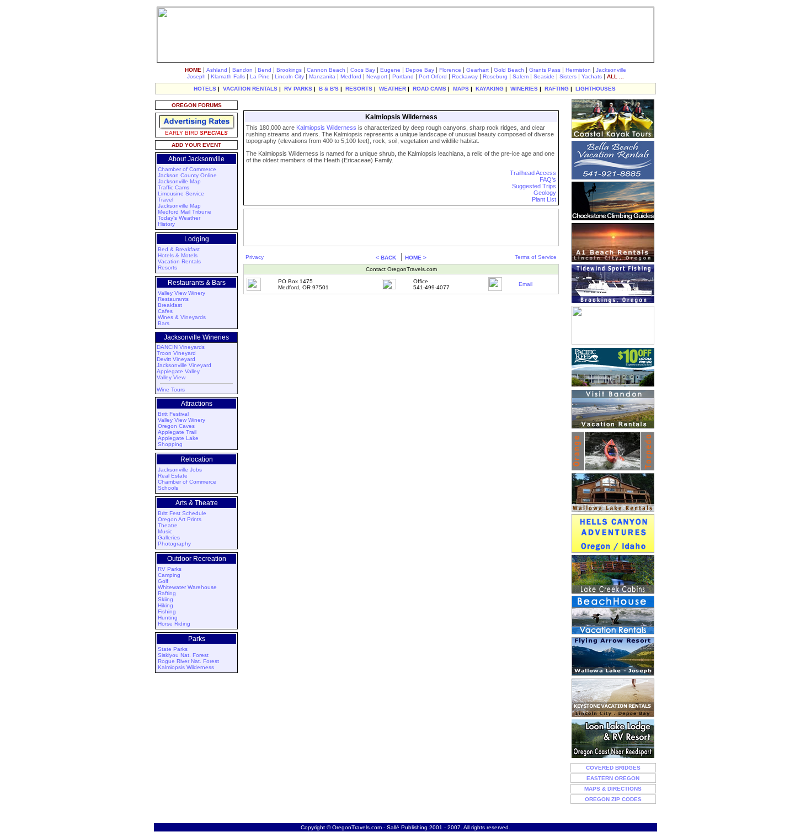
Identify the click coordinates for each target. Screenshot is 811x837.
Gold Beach (509, 70)
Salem (521, 76)
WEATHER (392, 89)
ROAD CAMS (429, 89)
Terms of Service (536, 257)
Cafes (165, 311)
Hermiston (578, 70)
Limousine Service (181, 193)
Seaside (543, 76)
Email (525, 284)
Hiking (165, 605)
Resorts (167, 267)
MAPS (461, 89)
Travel (165, 200)
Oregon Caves (176, 426)
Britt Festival (173, 414)
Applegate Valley (178, 371)
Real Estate (173, 476)
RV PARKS (298, 89)
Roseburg (495, 76)
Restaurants (173, 299)
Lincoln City (289, 76)
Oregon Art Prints (179, 519)
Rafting (167, 593)
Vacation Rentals (179, 261)
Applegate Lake (178, 438)
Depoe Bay (420, 70)
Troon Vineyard (176, 353)
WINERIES (524, 89)
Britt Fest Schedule (182, 513)
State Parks (173, 649)
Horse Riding (174, 624)
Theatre (168, 525)
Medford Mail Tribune (184, 212)
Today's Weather (179, 218)
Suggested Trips (534, 186)
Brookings (289, 70)
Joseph (196, 76)
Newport (376, 76)
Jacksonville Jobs (180, 470)
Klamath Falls (228, 76)
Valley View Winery (181, 293)
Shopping (170, 444)
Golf (163, 581)
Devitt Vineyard (176, 359)
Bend (264, 70)
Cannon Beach (326, 70)
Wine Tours (171, 389)
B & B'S (329, 89)
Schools (168, 488)
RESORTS (358, 89)
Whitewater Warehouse (187, 587)
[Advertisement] (400, 104)
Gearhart (477, 70)
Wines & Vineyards (182, 317)
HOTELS (205, 89)
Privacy (255, 257)
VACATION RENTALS (250, 89)
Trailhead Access (533, 172)
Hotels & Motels (178, 255)
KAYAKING (490, 89)
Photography (174, 544)
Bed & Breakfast (179, 249)
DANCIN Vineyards (181, 347)
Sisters (568, 76)
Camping (169, 575)
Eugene (390, 70)
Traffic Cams (173, 187)
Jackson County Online (187, 175)
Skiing (165, 599)
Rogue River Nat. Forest (188, 661)
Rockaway (465, 76)
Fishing (167, 611)
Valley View (171, 377)
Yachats (591, 76)
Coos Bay (362, 70)
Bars (163, 323)
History (166, 224)
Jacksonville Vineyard (184, 365)
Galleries (169, 537)
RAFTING (557, 89)
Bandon (242, 70)
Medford (350, 76)
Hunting (168, 617)
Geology (544, 192)
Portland (403, 76)
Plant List (544, 199)
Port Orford (433, 76)
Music (165, 531)
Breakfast (170, 305)
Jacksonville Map (179, 181)
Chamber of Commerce (187, 169)
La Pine (260, 76)
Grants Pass (545, 70)
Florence (450, 70)
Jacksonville (611, 70)
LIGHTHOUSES (595, 89)
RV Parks (170, 569)
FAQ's (548, 179)
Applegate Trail (177, 432)
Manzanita (322, 76)
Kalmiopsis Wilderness (186, 667)
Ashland (216, 70)
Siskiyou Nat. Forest (183, 655)
